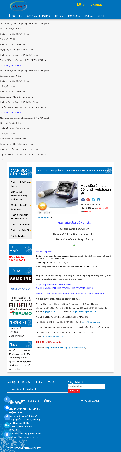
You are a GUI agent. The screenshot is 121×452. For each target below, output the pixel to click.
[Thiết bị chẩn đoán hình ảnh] (20, 278)
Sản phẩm (32, 16)
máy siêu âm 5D (22, 354)
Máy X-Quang (14, 358)
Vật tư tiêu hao (18, 236)
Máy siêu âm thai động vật (96, 170)
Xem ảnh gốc (43, 217)
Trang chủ (42, 170)
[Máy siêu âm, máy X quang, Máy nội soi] (20, 306)
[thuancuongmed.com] (18, 6)
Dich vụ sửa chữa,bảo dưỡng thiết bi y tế (19, 196)
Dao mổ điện (21, 362)
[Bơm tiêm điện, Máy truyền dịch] (20, 312)
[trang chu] (7, 14)
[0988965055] (7, 399)
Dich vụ (46, 16)
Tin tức (59, 16)
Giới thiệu (17, 16)
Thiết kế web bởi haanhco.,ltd (24, 448)
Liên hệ (101, 16)
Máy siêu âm (14, 350)
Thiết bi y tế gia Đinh (21, 230)
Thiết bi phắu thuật (20, 224)
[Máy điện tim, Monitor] (20, 288)
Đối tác (89, 16)
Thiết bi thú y (71, 170)
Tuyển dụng (74, 16)
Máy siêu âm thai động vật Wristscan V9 (65, 347)
